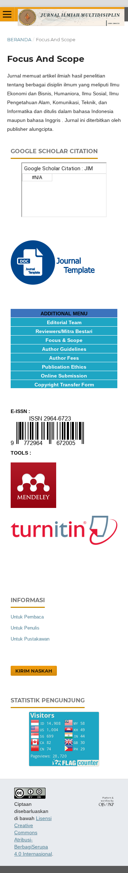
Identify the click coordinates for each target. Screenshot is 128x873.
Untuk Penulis (25, 628)
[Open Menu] (7, 14)
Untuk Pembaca (27, 617)
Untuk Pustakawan (30, 639)
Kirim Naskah (33, 671)
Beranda (19, 39)
